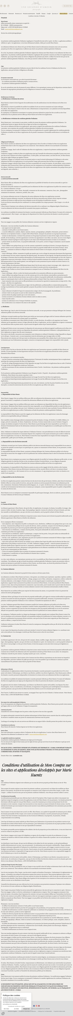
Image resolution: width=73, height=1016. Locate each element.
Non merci (6, 1009)
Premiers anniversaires (29, 13)
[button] (3, 1013)
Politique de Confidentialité (45, 1011)
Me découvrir (3, 13)
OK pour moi (26, 1009)
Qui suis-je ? (55, 13)
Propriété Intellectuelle (59, 1011)
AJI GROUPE (47, 1008)
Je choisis (16, 1009)
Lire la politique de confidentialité (10, 1004)
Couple (49, 13)
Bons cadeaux (63, 13)
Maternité (11, 13)
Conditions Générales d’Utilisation (27, 1011)
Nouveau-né (18, 13)
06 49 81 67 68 (68, 6)
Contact (71, 13)
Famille (38, 13)
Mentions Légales (12, 1011)
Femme (43, 13)
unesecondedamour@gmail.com (13, 29)
